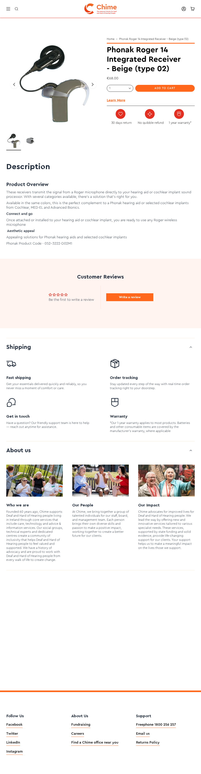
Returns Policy (148, 742)
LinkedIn (13, 742)
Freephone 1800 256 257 (156, 724)
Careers (77, 733)
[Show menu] (8, 9)
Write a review (130, 297)
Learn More (116, 100)
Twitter (12, 733)
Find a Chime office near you (94, 742)
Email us (143, 733)
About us (18, 450)
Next (93, 84)
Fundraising (80, 724)
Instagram (14, 751)
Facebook (14, 724)
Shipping (18, 347)
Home (110, 39)
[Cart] (192, 9)
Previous (14, 84)
